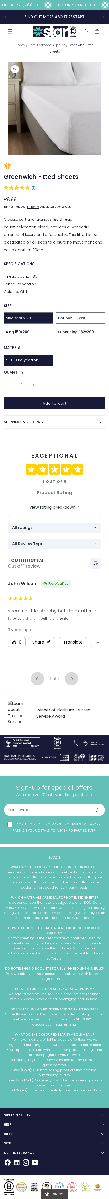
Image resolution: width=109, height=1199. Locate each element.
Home (21, 45)
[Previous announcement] (5, 16)
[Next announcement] (103, 16)
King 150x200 (17, 331)
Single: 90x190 (18, 318)
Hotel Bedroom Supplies (47, 45)
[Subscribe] (92, 809)
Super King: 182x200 (76, 331)
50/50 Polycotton (22, 360)
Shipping (33, 207)
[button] (10, 31)
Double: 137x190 (72, 318)
